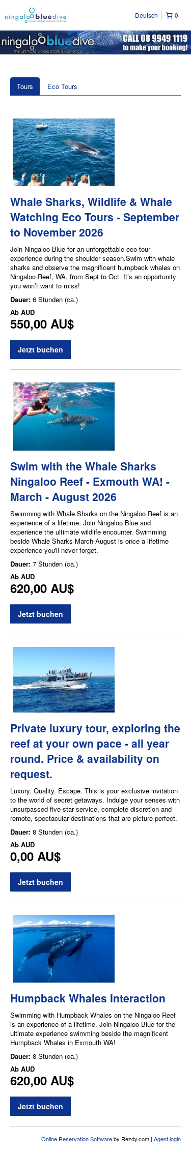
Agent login (167, 1139)
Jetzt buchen (40, 349)
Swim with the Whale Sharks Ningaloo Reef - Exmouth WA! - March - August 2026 (90, 481)
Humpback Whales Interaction (88, 997)
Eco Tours (62, 86)
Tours (25, 86)
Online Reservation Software (76, 1139)
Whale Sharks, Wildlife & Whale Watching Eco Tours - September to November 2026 (94, 217)
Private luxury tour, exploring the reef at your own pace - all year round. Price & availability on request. (95, 750)
